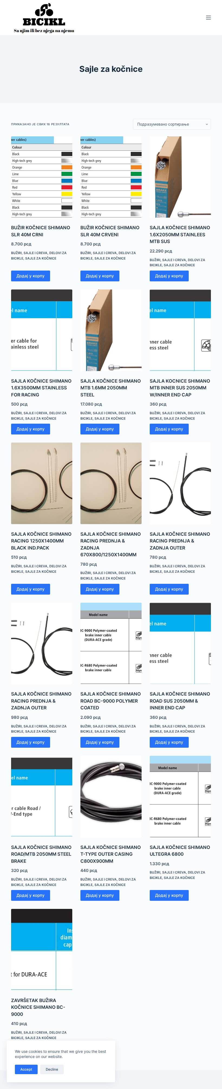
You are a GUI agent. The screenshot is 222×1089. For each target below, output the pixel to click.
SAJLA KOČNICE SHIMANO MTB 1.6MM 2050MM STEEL (110, 387)
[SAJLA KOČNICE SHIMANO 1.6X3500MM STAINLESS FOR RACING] (41, 330)
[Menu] (208, 17)
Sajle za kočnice (40, 258)
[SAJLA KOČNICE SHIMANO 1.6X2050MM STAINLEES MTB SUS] (180, 177)
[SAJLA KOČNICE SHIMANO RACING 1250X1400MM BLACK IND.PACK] (41, 483)
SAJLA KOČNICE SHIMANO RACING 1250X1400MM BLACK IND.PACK (41, 541)
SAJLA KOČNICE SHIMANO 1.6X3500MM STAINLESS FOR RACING (41, 387)
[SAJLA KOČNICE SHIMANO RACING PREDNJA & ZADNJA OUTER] (180, 483)
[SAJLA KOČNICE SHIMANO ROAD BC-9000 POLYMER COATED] (111, 643)
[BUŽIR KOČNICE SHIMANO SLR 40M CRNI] (41, 177)
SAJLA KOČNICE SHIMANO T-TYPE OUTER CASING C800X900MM (110, 854)
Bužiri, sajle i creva (29, 253)
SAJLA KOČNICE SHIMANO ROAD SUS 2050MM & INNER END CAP (180, 700)
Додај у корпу (31, 275)
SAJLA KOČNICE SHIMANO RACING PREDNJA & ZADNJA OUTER (180, 541)
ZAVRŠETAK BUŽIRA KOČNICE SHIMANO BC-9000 (38, 1007)
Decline (52, 1069)
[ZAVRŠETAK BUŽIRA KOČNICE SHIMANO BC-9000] (41, 949)
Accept (26, 1069)
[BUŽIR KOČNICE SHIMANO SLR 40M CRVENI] (111, 177)
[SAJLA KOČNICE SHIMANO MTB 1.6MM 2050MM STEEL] (111, 330)
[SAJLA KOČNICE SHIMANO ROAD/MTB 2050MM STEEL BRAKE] (41, 796)
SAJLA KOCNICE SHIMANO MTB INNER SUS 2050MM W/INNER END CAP (180, 387)
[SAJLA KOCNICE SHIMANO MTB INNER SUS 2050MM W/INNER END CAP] (180, 330)
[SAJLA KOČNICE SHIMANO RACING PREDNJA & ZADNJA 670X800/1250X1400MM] (111, 483)
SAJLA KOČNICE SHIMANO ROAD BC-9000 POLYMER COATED (110, 700)
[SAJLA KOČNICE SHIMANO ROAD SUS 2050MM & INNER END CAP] (180, 643)
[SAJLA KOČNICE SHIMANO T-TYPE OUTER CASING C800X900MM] (111, 796)
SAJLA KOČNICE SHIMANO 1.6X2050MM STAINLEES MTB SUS (180, 234)
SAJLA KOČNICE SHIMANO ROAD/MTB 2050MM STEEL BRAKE (41, 854)
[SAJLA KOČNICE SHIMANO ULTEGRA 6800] (180, 796)
